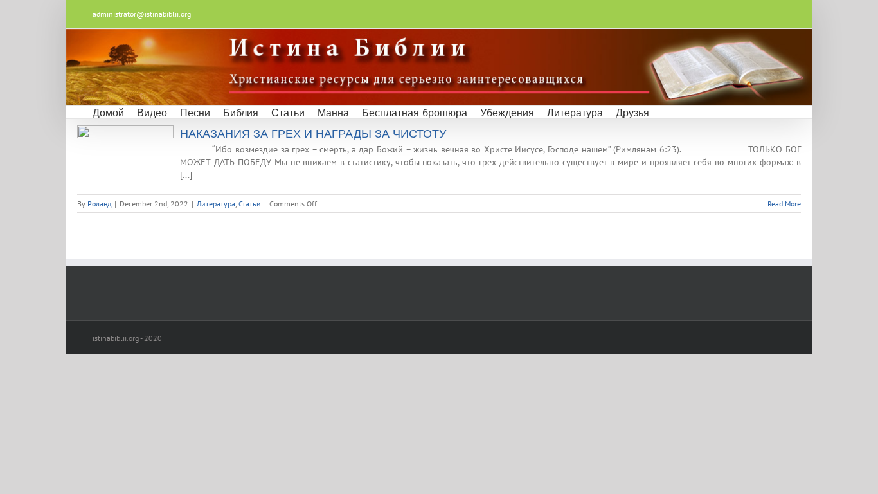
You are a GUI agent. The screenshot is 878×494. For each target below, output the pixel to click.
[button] (666, 112)
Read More (784, 203)
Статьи (249, 203)
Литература (216, 203)
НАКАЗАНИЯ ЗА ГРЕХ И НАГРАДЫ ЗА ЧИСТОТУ (313, 134)
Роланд (99, 203)
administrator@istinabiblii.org (142, 14)
